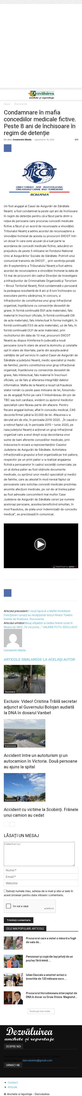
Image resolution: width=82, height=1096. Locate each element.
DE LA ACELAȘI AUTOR (56, 659)
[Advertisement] (41, 47)
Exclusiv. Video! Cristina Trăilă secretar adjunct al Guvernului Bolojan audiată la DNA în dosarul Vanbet (40, 707)
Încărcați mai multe (40, 1011)
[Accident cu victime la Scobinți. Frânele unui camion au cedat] (41, 787)
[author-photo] (13, 646)
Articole (12, 1087)
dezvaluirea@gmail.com (37, 1060)
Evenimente (20, 103)
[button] (6, 95)
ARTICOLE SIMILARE (20, 659)
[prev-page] (6, 824)
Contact (13, 1082)
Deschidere (10, 691)
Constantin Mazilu (22, 139)
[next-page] (12, 824)
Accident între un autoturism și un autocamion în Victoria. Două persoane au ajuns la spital (40, 761)
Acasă (7, 103)
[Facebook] (7, 148)
